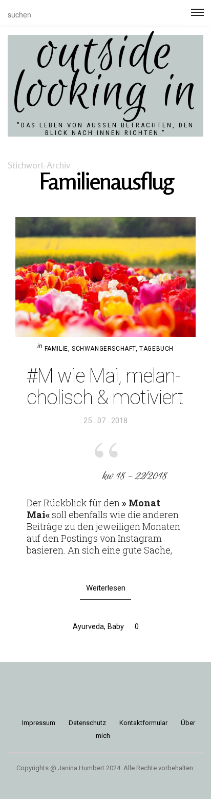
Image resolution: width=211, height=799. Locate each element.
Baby (116, 626)
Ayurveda (88, 626)
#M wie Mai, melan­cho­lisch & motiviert (105, 387)
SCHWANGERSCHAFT (104, 348)
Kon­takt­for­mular (143, 723)
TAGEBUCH (156, 348)
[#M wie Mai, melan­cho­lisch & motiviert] (105, 277)
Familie (56, 348)
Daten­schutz (87, 723)
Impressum (38, 723)
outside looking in (105, 73)
